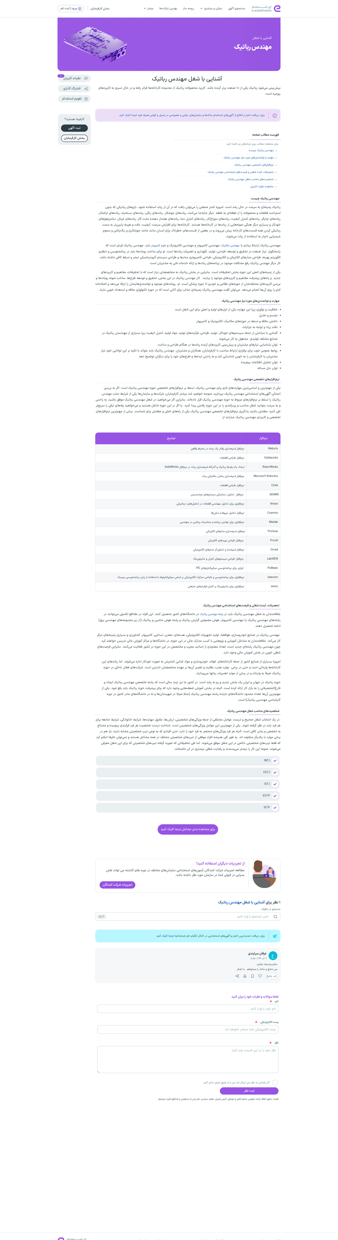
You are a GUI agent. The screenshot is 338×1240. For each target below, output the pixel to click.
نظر (277, 1043)
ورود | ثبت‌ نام (69, 8)
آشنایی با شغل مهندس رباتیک (241, 902)
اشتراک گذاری (72, 88)
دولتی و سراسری (213, 8)
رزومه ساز (188, 8)
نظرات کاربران (70, 78)
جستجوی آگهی (236, 8)
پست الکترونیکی (269, 1022)
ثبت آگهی (74, 128)
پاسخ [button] (269, 976)
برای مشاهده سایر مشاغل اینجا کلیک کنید (188, 829)
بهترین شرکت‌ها (168, 8)
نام (277, 1001)
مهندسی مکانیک (230, 246)
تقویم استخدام (72, 98)
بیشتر (150, 8)
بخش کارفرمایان (100, 9)
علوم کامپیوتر (158, 246)
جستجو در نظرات (270, 909)
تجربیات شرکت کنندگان (117, 885)
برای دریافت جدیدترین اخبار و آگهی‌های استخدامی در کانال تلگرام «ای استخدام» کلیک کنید (210, 936)
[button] (260, 976)
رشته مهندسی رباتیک (211, 614)
